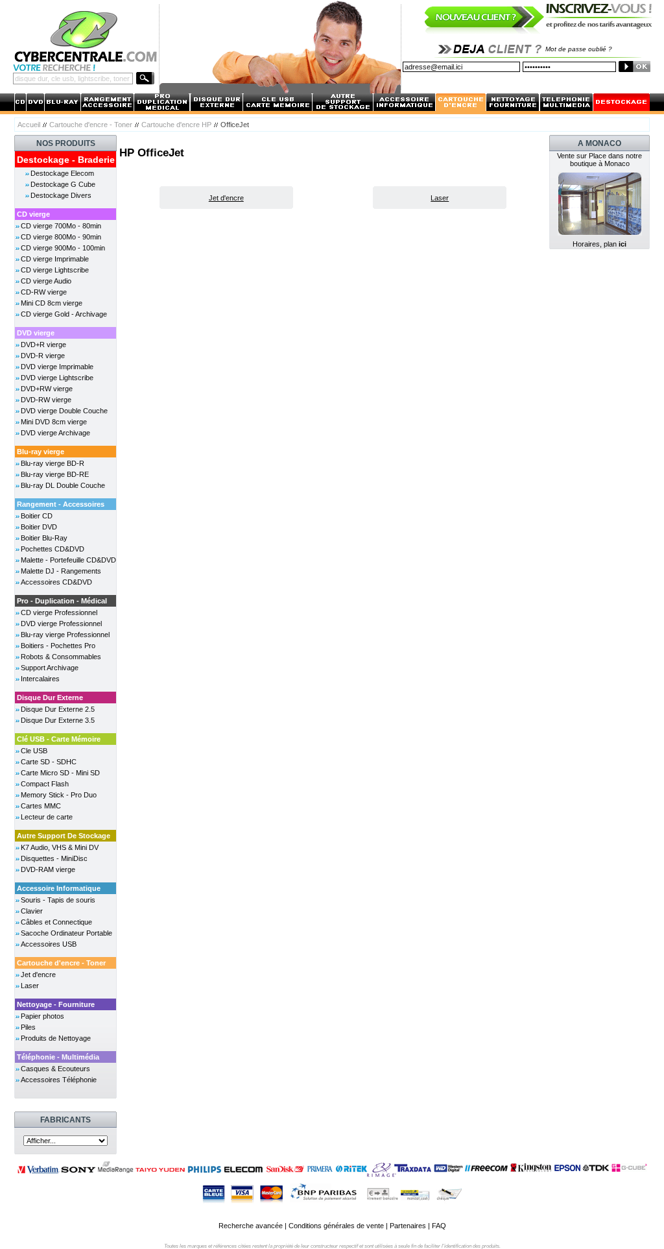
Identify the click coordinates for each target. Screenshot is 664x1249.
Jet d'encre (38, 974)
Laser (30, 985)
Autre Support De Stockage (63, 836)
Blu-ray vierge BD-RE (55, 474)
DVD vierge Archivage (55, 433)
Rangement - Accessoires (60, 504)
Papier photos (42, 1016)
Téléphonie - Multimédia (58, 1057)
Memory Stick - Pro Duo (59, 795)
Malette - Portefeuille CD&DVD (68, 560)
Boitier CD (37, 516)
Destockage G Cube (62, 184)
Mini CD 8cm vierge (51, 303)
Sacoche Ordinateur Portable (66, 933)
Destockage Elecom (62, 173)
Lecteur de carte (47, 817)
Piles (28, 1027)
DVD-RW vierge (46, 400)
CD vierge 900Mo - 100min (63, 248)
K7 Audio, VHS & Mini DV (60, 847)
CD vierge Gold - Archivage (64, 314)
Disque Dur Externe (50, 697)
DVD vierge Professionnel (61, 623)
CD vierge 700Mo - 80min (61, 226)
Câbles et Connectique (56, 922)
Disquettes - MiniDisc (54, 858)
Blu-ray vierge (40, 451)
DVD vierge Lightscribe (57, 378)
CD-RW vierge (44, 292)
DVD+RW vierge (47, 389)
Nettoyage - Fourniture (56, 1004)
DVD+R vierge (43, 344)
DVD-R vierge (43, 355)
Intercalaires (40, 679)
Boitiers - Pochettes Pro (58, 645)
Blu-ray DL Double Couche (63, 485)
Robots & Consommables (61, 657)
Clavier (32, 911)
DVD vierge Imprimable (57, 366)
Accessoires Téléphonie (59, 1080)
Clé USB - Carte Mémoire (59, 739)
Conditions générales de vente (336, 1226)
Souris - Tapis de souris (58, 900)
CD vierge (33, 214)
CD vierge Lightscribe (55, 270)
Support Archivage (49, 668)
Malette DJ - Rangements (61, 571)
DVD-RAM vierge (48, 869)
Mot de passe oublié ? (578, 49)
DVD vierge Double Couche (64, 411)
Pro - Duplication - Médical (62, 601)
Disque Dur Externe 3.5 (58, 720)
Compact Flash (45, 784)
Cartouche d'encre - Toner (90, 124)
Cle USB (34, 751)
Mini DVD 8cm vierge (54, 422)
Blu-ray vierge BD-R (52, 463)
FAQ (439, 1226)
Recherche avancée (251, 1226)
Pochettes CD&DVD (52, 549)
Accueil (29, 124)
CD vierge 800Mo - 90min (61, 237)
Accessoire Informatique (59, 888)
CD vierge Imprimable (55, 259)
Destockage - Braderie (66, 159)
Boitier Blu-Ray (44, 538)
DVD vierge (35, 333)
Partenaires (408, 1226)
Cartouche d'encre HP (176, 124)
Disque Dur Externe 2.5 (58, 709)
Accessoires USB (49, 944)
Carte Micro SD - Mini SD (60, 773)
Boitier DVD (39, 527)
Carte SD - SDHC (49, 762)
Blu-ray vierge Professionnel (65, 634)
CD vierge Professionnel (59, 612)
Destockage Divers (60, 195)
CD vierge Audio (46, 281)
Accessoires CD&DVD (56, 582)
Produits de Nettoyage (56, 1038)
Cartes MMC (41, 806)
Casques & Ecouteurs (55, 1069)
